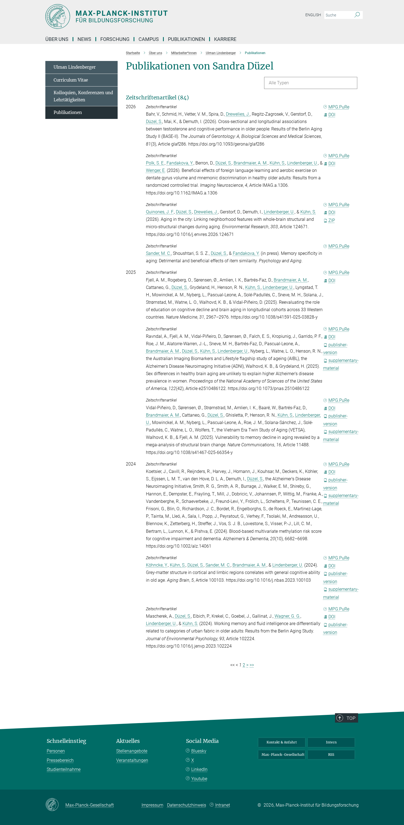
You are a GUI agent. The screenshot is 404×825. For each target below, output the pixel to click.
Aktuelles (128, 741)
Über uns (56, 39)
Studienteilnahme (64, 769)
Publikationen (186, 39)
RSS (331, 754)
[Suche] (357, 15)
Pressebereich (60, 760)
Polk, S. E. (155, 163)
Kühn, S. (277, 163)
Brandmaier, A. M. (251, 163)
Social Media (202, 741)
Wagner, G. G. (287, 616)
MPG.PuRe (338, 107)
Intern (331, 742)
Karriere (225, 39)
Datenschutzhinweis (186, 805)
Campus (149, 39)
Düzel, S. (154, 121)
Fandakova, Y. (180, 163)
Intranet (222, 805)
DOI (331, 114)
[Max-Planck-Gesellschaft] (55, 805)
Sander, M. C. (158, 253)
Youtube (199, 778)
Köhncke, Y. (157, 565)
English (313, 15)
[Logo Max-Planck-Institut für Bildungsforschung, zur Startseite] (148, 16)
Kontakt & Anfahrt (282, 742)
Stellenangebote (131, 751)
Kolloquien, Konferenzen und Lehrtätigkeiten (83, 96)
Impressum (152, 805)
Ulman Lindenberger (75, 67)
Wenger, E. (156, 170)
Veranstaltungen (132, 760)
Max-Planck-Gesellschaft (283, 754)
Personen (56, 751)
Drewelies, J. (238, 114)
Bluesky (198, 751)
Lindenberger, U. (302, 163)
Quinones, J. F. (160, 211)
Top (351, 718)
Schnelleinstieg (66, 741)
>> (252, 665)
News (84, 39)
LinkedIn (199, 769)
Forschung (114, 39)
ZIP (331, 220)
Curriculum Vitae (71, 80)
